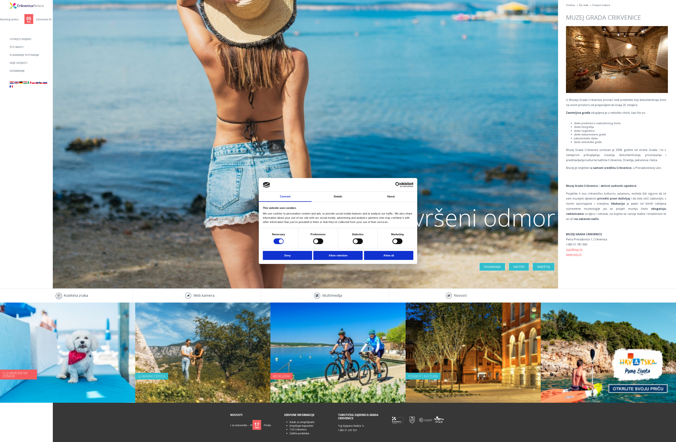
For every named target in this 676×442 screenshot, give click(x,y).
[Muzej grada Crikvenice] (12, 82)
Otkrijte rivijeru (20, 39)
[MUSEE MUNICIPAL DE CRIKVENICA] (11, 86)
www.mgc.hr (574, 254)
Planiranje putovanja (24, 55)
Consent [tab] (285, 196)
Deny (287, 255)
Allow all (388, 255)
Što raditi (16, 47)
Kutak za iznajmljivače (302, 422)
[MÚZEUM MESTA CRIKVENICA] (37, 82)
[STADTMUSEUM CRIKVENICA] (21, 82)
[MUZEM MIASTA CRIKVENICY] (33, 82)
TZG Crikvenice (298, 429)
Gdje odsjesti (18, 62)
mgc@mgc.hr (574, 249)
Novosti (460, 295)
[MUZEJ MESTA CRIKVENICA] (45, 82)
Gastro (518, 267)
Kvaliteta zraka (76, 295)
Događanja (17, 70)
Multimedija (332, 295)
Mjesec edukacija (251, 425)
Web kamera (203, 295)
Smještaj (543, 267)
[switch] (318, 241)
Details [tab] (338, 196)
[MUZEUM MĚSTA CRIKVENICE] (40, 82)
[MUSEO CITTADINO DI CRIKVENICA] (29, 82)
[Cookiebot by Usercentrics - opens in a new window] (398, 184)
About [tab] (391, 196)
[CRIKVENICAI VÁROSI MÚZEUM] (25, 82)
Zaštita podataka (299, 433)
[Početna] (7, 1)
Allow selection (338, 255)
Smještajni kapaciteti (301, 425)
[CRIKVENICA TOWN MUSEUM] (16, 82)
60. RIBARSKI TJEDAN (23, 19)
